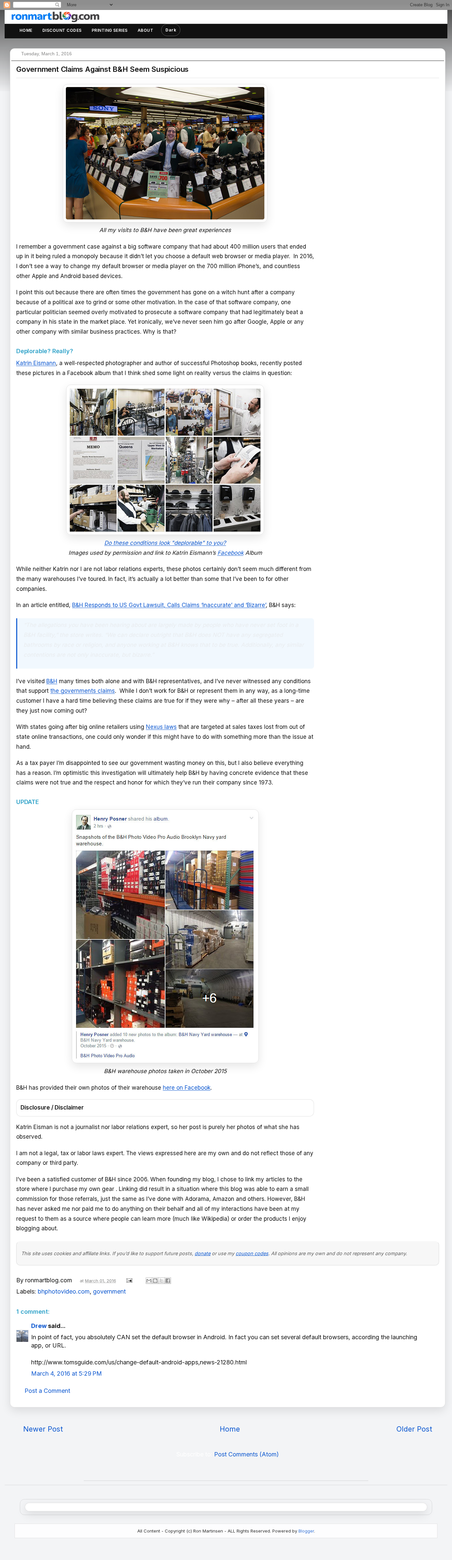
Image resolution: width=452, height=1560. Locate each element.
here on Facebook (186, 1087)
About (145, 30)
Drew (39, 1325)
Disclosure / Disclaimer (52, 1107)
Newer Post (43, 1429)
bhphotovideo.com (64, 1291)
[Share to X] (161, 1280)
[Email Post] (128, 1280)
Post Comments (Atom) (246, 1454)
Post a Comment (47, 1390)
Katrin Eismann (36, 363)
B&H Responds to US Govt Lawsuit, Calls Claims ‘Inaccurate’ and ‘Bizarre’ (169, 605)
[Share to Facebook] (167, 1280)
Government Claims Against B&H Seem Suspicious (102, 69)
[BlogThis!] (155, 1280)
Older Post (414, 1429)
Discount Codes (62, 30)
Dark (170, 29)
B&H (51, 681)
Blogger (306, 1531)
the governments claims (82, 690)
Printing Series (110, 30)
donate (202, 1253)
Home (26, 30)
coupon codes (252, 1253)
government (109, 1291)
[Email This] (149, 1280)
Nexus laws (161, 727)
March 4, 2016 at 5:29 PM (66, 1373)
